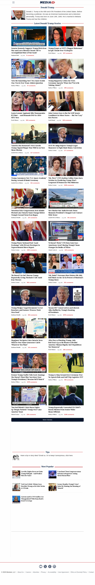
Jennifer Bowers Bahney (17, 152)
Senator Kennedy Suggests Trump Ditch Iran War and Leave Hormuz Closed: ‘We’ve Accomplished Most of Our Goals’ (28, 50)
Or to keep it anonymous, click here (59, 455)
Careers (28, 572)
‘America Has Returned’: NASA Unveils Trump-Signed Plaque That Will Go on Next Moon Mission (28, 147)
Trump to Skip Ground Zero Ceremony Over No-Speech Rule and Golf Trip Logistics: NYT (65, 376)
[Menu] (14, 2)
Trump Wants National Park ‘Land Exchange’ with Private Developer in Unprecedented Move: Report (25, 245)
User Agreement (63, 572)
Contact (91, 572)
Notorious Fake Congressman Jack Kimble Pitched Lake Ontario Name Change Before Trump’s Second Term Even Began (28, 212)
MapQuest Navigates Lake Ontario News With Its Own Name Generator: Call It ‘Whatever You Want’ (27, 342)
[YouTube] (41, 566)
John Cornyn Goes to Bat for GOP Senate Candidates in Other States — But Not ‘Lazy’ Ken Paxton (65, 115)
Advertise (36, 572)
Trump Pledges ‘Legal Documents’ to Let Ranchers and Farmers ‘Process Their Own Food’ (27, 310)
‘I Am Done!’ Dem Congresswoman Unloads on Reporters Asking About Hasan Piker (69, 473)
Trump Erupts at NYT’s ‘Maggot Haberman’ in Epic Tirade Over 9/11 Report (65, 49)
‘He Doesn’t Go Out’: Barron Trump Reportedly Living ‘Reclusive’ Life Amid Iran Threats (26, 277)
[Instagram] (54, 566)
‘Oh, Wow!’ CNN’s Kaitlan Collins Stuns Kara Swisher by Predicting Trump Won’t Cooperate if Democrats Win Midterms (65, 180)
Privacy (43, 572)
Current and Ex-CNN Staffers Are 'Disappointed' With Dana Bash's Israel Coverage (32, 499)
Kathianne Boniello (15, 217)
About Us (21, 572)
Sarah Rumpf (51, 120)
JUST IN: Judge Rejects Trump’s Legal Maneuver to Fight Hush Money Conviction (65, 146)
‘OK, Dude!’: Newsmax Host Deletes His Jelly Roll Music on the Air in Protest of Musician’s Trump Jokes (65, 277)
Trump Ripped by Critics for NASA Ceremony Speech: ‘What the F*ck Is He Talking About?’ (63, 82)
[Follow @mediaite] (45, 566)
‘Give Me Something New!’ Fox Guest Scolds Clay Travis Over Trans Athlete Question (28, 81)
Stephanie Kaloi (15, 55)
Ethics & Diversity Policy (79, 572)
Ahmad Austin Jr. (52, 250)
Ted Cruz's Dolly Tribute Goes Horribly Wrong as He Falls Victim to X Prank (33, 486)
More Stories (47, 420)
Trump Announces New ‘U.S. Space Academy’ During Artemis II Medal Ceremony (28, 179)
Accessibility (52, 572)
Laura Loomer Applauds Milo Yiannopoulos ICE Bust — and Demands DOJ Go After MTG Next (28, 115)
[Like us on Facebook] (50, 566)
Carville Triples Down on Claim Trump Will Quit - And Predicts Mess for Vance (32, 473)
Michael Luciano (15, 414)
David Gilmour (52, 53)
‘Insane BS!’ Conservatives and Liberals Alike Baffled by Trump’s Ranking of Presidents (63, 310)
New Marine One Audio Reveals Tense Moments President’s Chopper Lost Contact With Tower (65, 212)
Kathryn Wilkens (15, 85)
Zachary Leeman (52, 150)
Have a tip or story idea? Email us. (33, 455)
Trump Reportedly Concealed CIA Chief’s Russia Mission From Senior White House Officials (64, 409)
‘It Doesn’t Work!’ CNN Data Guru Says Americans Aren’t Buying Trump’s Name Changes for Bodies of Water (64, 245)
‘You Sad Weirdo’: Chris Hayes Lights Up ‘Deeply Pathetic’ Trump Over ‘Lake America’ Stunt (26, 409)
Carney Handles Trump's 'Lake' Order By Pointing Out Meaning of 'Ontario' (68, 486)
